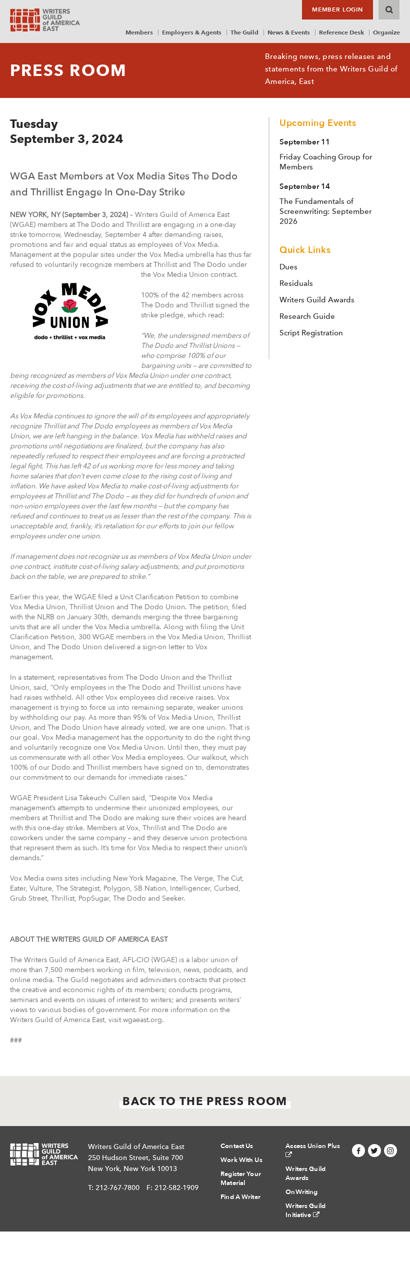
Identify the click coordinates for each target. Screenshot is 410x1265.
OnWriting (302, 1192)
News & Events (289, 32)
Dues (289, 266)
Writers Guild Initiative (306, 1211)
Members (139, 32)
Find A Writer (240, 1197)
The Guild (244, 32)
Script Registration (311, 332)
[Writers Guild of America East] (45, 19)
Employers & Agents (192, 32)
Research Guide (307, 316)
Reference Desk (341, 32)
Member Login (337, 9)
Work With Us (241, 1160)
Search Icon (389, 9)
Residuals (296, 283)
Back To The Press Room (204, 1101)
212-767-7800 (118, 1188)
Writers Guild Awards (317, 299)
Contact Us (236, 1146)
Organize (386, 32)
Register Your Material (240, 1179)
